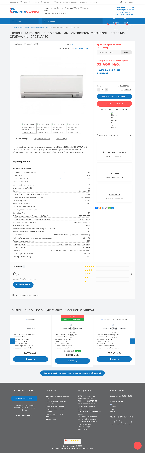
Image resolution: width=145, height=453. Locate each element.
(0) (73, 44)
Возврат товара (84, 427)
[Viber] (106, 208)
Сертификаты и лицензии (65, 2)
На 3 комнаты (51, 419)
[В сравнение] (47, 318)
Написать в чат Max (124, 14)
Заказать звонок (122, 12)
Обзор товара (22, 139)
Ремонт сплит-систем (86, 404)
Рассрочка (34, 2)
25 (89, 172)
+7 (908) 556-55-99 (125, 10)
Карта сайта (82, 429)
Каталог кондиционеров (87, 416)
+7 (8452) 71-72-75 (125, 7)
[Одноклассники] (99, 208)
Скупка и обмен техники (87, 419)
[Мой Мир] (112, 208)
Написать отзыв (23, 285)
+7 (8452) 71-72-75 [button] (23, 390)
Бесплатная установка (114, 152)
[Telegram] (103, 208)
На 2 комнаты (51, 416)
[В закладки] (49, 318)
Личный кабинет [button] (127, 2)
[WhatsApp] (109, 208)
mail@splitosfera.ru (24, 415)
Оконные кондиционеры (55, 406)
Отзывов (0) (61, 139)
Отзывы (83, 2)
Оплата (23, 2)
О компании (46, 2)
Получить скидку (114, 104)
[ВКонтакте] (96, 208)
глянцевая (85, 197)
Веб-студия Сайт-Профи (82, 448)
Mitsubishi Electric (82, 48)
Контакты (93, 2)
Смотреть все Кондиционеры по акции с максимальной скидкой (72, 373)
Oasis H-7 (31, 329)
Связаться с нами (24, 398)
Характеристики (42, 139)
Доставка (14, 2)
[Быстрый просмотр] (44, 318)
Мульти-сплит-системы (54, 414)
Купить (126, 52)
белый (87, 253)
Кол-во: (100, 86)
